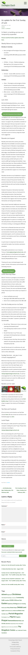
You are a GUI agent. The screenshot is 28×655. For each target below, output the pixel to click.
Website (3, 539)
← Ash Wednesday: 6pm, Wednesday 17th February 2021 (7, 490)
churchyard (4, 597)
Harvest (19, 603)
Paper (7, 614)
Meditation (10, 610)
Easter (4, 603)
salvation (7, 623)
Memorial (15, 610)
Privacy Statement (15, 648)
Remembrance (13, 620)
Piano (8, 617)
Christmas (16, 594)
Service (16, 626)
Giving (15, 603)
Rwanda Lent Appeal (8, 271)
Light (3, 610)
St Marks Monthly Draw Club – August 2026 (12, 569)
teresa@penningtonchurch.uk (15, 252)
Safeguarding (15, 642)
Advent (4, 594)
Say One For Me (8, 626)
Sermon (12, 626)
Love (6, 610)
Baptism (9, 594)
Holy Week (10, 607)
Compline (6, 600)
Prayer (4, 620)
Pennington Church (8, 5)
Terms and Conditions (15, 646)
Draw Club (19, 600)
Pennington (4, 617)
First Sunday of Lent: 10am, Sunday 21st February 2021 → (21, 490)
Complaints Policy (15, 651)
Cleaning (9, 597)
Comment (4, 506)
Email (3, 532)
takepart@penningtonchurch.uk (10, 373)
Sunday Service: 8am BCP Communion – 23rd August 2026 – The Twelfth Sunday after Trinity (13, 579)
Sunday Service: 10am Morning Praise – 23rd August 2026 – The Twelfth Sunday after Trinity (13, 574)
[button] (26, 3)
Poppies (18, 617)
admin (3, 27)
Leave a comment (6, 28)
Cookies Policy (15, 644)
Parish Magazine (16, 613)
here (7, 414)
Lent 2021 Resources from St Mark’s (12, 114)
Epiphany (10, 603)
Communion (13, 597)
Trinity (24, 630)
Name (3, 524)
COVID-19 (12, 600)
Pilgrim (12, 617)
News (8, 482)
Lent (24, 607)
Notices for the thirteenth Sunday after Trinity (13, 565)
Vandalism (4, 633)
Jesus (19, 607)
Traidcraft (20, 630)
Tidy (16, 630)
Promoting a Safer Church (15, 640)
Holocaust (4, 607)
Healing (24, 603)
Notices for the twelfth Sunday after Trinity (12, 584)
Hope (15, 607)
